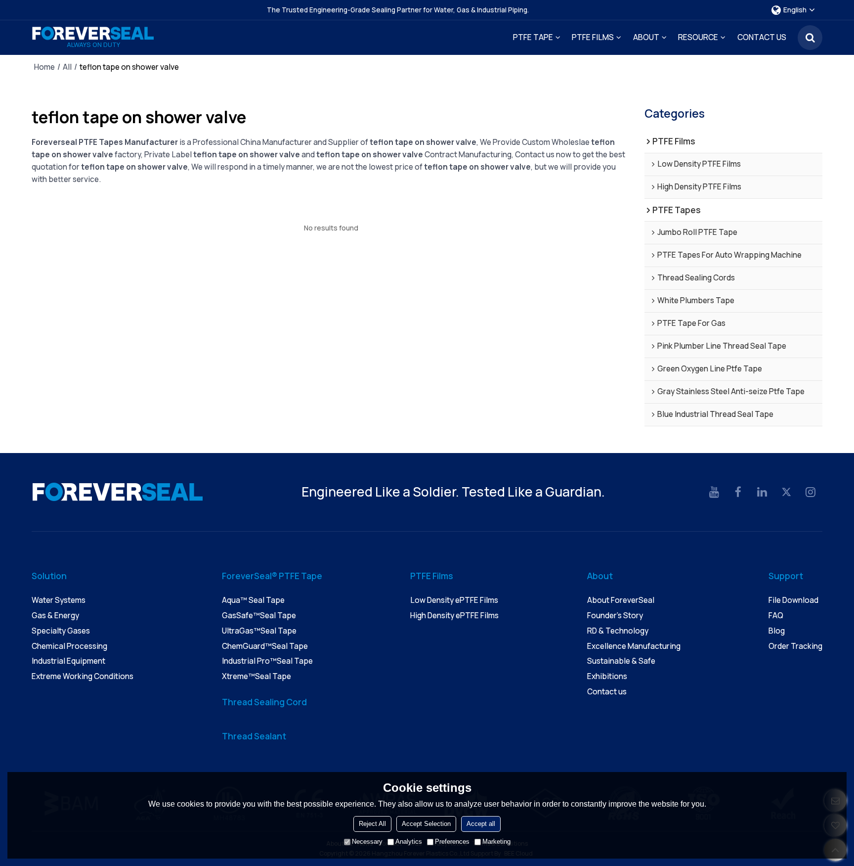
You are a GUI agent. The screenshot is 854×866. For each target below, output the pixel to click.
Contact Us (761, 37)
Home (44, 67)
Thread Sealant (254, 736)
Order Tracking (795, 646)
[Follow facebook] (738, 492)
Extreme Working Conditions (82, 676)
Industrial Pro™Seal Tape (267, 661)
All (67, 67)
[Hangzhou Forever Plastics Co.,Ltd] (93, 33)
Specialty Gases (61, 631)
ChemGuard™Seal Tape (265, 646)
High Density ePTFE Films (454, 615)
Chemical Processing (69, 646)
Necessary (367, 841)
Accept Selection (426, 823)
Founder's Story (615, 615)
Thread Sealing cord (264, 702)
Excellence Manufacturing (634, 646)
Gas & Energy (55, 615)
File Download (793, 600)
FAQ (776, 615)
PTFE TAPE (533, 37)
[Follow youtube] (714, 492)
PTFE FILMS (593, 37)
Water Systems (58, 600)
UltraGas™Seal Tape (259, 631)
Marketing (496, 841)
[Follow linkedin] (762, 492)
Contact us (607, 691)
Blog (777, 631)
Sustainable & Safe (621, 661)
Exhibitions (607, 676)
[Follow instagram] (810, 492)
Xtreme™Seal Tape (256, 676)
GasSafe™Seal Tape (259, 615)
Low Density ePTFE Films (454, 600)
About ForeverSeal (620, 600)
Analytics (408, 841)
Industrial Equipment (68, 661)
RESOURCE (698, 37)
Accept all (481, 823)
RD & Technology (617, 631)
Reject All (372, 823)
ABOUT (646, 37)
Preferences (452, 841)
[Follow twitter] (786, 492)
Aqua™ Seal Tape (253, 600)
